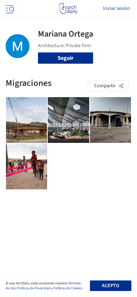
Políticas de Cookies (67, 288)
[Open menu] (9, 8)
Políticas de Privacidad (33, 288)
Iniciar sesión (116, 8)
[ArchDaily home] (68, 8)
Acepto (110, 285)
